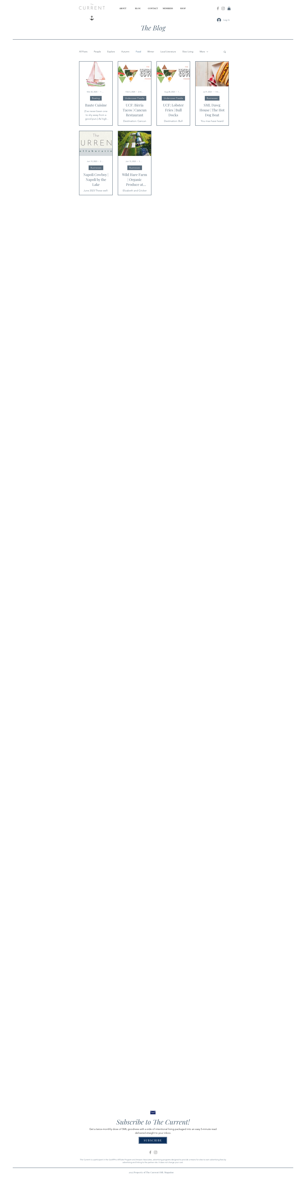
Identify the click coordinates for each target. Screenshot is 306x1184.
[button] (229, 8)
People (97, 51)
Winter (150, 51)
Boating (96, 98)
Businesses (212, 98)
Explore (111, 51)
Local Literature (168, 51)
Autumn (125, 51)
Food (138, 51)
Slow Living (187, 51)
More (202, 51)
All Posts (83, 51)
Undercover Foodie (134, 98)
